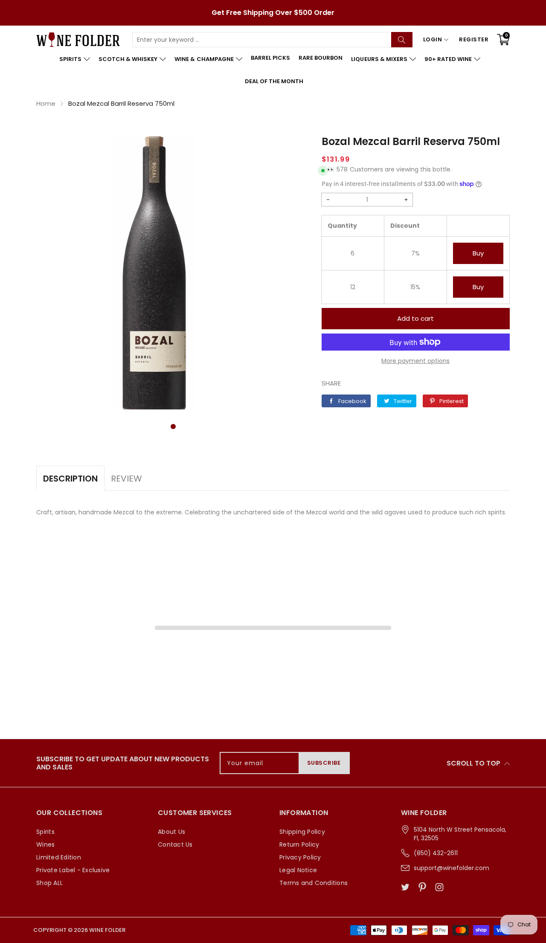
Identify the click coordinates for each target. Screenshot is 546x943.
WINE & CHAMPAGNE (203, 59)
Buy (478, 253)
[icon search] (401, 39)
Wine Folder (107, 930)
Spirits (45, 831)
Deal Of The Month (274, 81)
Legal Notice (298, 870)
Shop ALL (49, 883)
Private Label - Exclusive (73, 870)
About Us (171, 831)
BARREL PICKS (270, 58)
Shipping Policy (302, 831)
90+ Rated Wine (448, 59)
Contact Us (175, 844)
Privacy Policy (300, 857)
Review (126, 479)
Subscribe (324, 763)
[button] (173, 426)
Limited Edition (58, 857)
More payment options (415, 361)
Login (432, 39)
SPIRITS (70, 59)
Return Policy (299, 844)
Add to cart (415, 318)
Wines (45, 844)
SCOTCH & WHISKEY (128, 59)
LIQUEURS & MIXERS (379, 59)
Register (473, 39)
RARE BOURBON (321, 58)
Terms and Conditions (313, 883)
